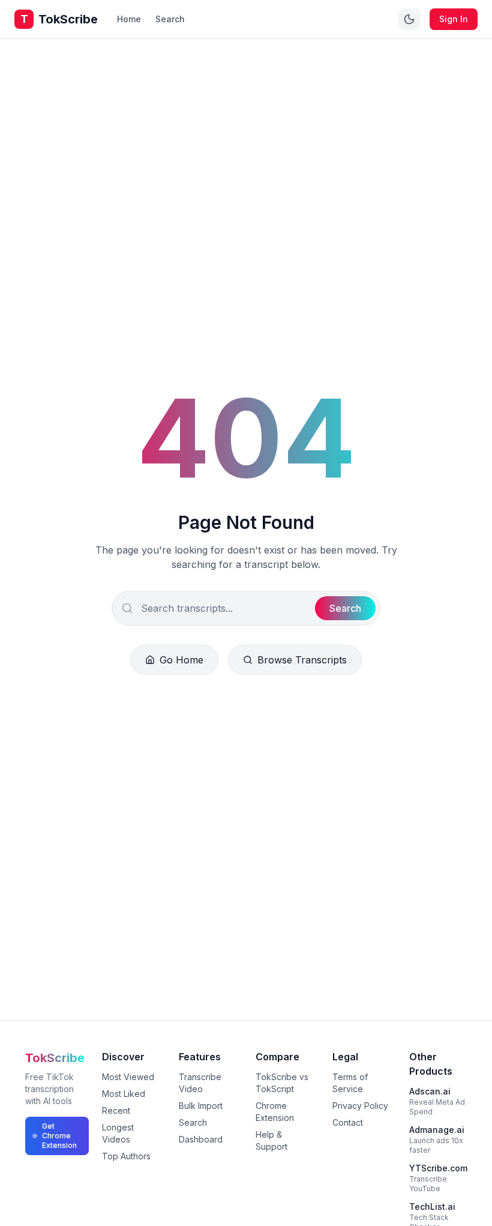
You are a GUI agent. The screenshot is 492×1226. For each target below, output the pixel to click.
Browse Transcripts (302, 660)
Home (129, 19)
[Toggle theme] (409, 19)
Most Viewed (128, 1077)
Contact (347, 1122)
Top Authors (126, 1156)
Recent (116, 1110)
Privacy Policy (360, 1106)
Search (170, 19)
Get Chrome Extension (59, 1136)
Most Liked (123, 1094)
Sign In (453, 19)
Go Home (181, 660)
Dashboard (201, 1139)
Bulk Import (201, 1106)
